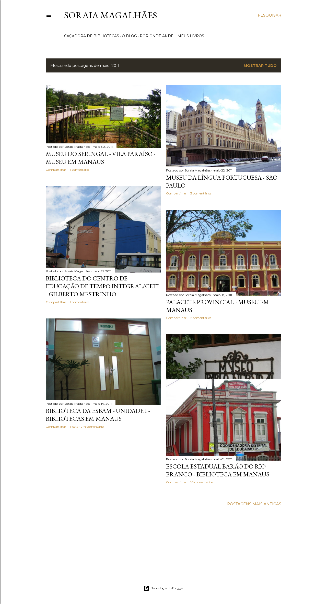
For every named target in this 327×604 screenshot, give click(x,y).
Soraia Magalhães (110, 15)
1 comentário (79, 169)
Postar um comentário (87, 426)
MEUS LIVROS (191, 36)
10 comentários (201, 482)
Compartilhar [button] (56, 169)
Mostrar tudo (260, 65)
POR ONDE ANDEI (157, 36)
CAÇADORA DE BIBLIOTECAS (91, 36)
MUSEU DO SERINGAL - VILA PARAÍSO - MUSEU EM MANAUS (101, 158)
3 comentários (200, 193)
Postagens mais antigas (254, 503)
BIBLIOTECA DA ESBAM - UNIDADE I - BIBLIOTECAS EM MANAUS (98, 415)
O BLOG (129, 36)
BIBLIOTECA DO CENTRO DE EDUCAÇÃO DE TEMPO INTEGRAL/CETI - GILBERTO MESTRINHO (102, 286)
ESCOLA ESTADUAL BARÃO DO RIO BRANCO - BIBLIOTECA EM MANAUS (217, 470)
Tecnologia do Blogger (167, 588)
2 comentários (200, 318)
